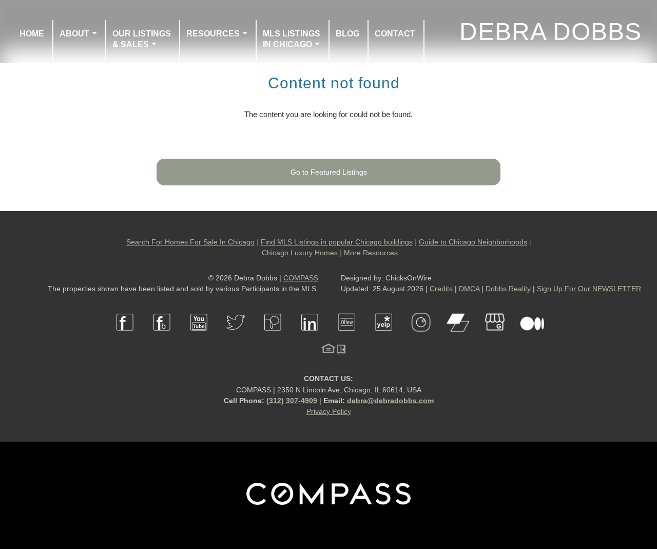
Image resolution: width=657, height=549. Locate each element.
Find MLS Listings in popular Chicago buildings (337, 242)
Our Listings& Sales (141, 39)
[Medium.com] (531, 337)
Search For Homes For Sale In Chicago (190, 242)
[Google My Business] (494, 337)
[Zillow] (347, 337)
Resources (213, 33)
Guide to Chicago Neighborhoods (473, 242)
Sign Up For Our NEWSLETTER (589, 289)
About (74, 33)
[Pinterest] (273, 337)
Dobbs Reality (508, 289)
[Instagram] (420, 337)
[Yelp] (383, 337)
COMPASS (300, 278)
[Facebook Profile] (125, 337)
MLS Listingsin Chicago (291, 39)
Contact (395, 33)
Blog (347, 33)
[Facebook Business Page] (162, 337)
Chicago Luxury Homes (300, 253)
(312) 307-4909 (291, 400)
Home (32, 33)
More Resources (371, 253)
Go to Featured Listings (329, 172)
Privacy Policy (328, 411)
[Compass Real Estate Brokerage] (328, 502)
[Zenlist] (457, 337)
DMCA (469, 289)
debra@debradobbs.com (390, 400)
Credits (441, 289)
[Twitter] (236, 337)
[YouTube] (199, 337)
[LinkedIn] (310, 337)
